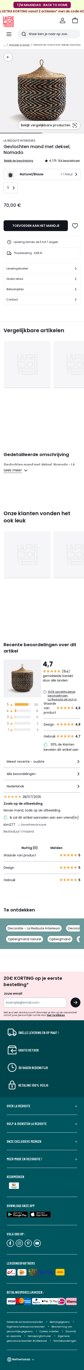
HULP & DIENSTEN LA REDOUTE (27, 1124)
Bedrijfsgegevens (60, 1322)
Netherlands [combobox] (21, 1359)
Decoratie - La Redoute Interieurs (34, 928)
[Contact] (75, 299)
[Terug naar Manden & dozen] (8, 57)
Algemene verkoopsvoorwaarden (26, 1326)
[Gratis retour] (75, 279)
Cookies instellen (49, 1331)
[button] (75, 20)
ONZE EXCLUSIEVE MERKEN (24, 1141)
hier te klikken (56, 1015)
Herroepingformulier (40, 1336)
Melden (56, 848)
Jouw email (13, 993)
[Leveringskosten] (75, 268)
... (4, 45)
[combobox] (42, 763)
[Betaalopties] (75, 289)
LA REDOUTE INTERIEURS (19, 141)
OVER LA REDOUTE (18, 1106)
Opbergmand (60, 939)
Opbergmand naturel (24, 939)
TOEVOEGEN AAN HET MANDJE (35, 225)
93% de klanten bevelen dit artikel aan (61, 747)
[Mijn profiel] (62, 20)
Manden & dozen (19, 45)
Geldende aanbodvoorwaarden (25, 1322)
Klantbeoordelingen (65, 1341)
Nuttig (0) (30, 848)
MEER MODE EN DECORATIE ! (24, 1159)
